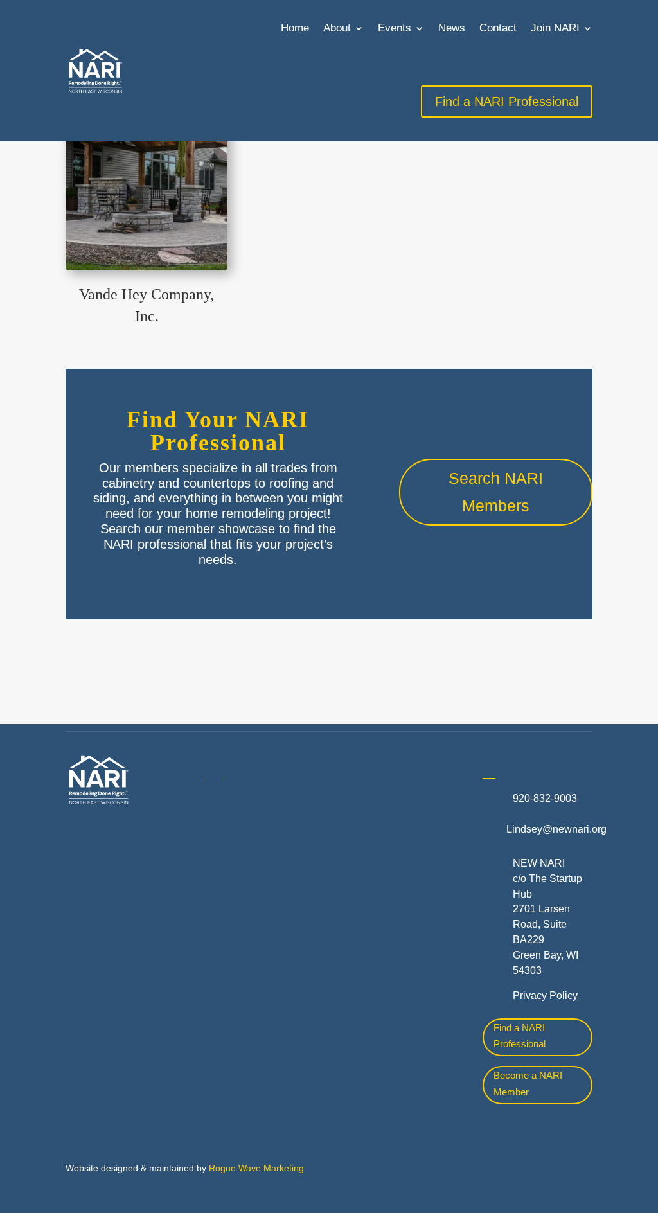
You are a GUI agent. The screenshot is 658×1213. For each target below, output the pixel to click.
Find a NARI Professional (520, 1036)
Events (394, 28)
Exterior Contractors (389, 992)
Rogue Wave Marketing (256, 1168)
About (337, 28)
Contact (498, 28)
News (451, 28)
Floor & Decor (236, 1022)
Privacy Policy (545, 995)
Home (295, 28)
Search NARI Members (496, 492)
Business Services (246, 946)
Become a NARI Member (528, 1083)
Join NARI (555, 28)
